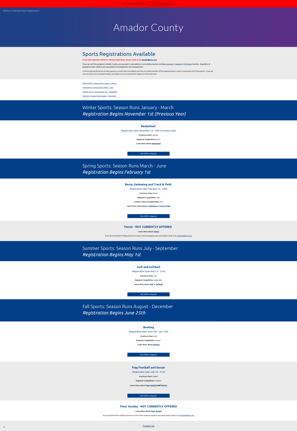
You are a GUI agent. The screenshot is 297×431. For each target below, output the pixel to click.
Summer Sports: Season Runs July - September (99, 92)
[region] (148, 3)
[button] (4, 427)
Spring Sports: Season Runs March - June (97, 88)
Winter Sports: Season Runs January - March (99, 83)
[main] (148, 27)
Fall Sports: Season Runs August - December (99, 96)
